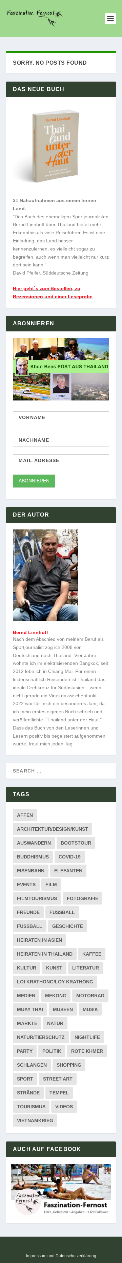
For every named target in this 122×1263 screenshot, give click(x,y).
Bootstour (76, 843)
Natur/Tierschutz (41, 1037)
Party (25, 1051)
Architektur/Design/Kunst (52, 829)
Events (26, 884)
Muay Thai (30, 1009)
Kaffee (91, 954)
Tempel (59, 1092)
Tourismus (31, 1106)
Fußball (29, 926)
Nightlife (87, 1037)
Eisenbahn (30, 870)
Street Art (58, 1079)
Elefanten (68, 870)
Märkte (27, 1023)
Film (51, 884)
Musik (90, 1009)
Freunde (28, 912)
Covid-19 (70, 856)
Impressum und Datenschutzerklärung (61, 1256)
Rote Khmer (87, 1051)
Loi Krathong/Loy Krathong (55, 981)
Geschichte (67, 926)
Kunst (54, 968)
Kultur (26, 968)
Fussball (62, 912)
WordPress (104, 1246)
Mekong (55, 995)
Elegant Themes (50, 1246)
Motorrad (90, 995)
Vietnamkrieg (35, 1120)
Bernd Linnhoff (30, 632)
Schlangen (32, 1065)
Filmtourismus (37, 898)
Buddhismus (33, 856)
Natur (55, 1023)
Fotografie (82, 898)
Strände (28, 1092)
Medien (26, 995)
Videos (64, 1106)
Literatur (85, 968)
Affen (25, 815)
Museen (63, 1009)
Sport (25, 1079)
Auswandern (34, 843)
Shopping (69, 1065)
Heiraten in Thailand (45, 954)
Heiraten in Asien (39, 940)
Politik (51, 1051)
